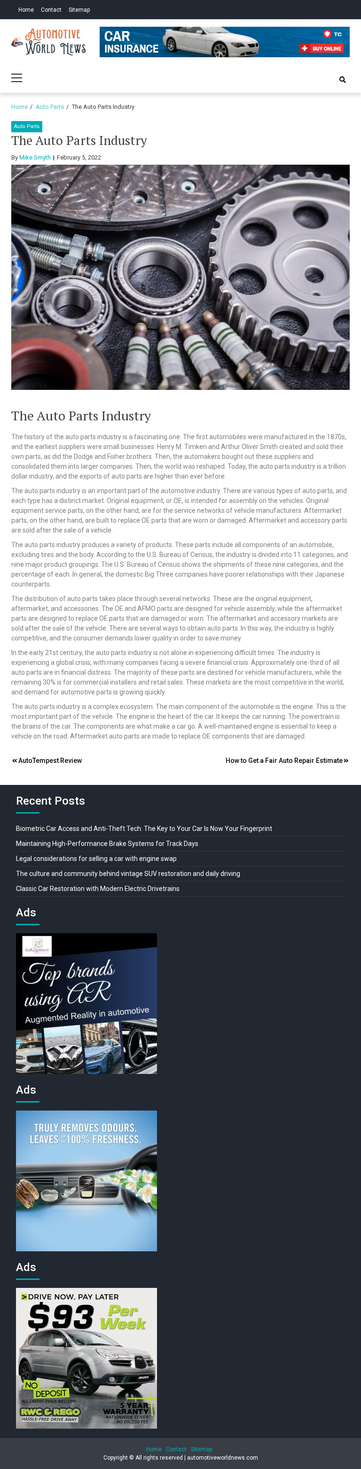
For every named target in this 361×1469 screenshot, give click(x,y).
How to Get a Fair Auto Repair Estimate (284, 760)
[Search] (343, 80)
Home (26, 10)
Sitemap (79, 10)
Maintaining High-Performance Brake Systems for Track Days (107, 843)
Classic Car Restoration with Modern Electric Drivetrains (98, 888)
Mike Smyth (35, 157)
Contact (51, 10)
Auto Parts (26, 126)
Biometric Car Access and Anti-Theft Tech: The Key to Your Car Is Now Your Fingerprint (144, 828)
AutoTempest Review (50, 760)
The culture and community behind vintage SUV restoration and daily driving (128, 873)
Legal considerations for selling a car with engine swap (96, 858)
